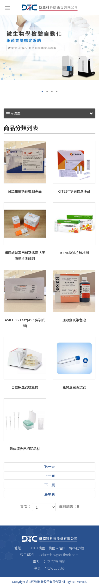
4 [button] (56, 91)
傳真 (37, 568)
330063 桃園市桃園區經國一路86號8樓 (56, 548)
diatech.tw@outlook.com (60, 554)
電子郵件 (27, 554)
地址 (18, 547)
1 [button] (42, 91)
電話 (36, 561)
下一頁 (49, 484)
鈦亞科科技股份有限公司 (49, 7)
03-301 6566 (55, 568)
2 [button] (47, 91)
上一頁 (49, 475)
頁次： (25, 506)
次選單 (15, 113)
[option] (49, 47)
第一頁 (49, 466)
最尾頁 (49, 494)
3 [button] (52, 91)
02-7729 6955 (56, 561)
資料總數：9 (69, 506)
